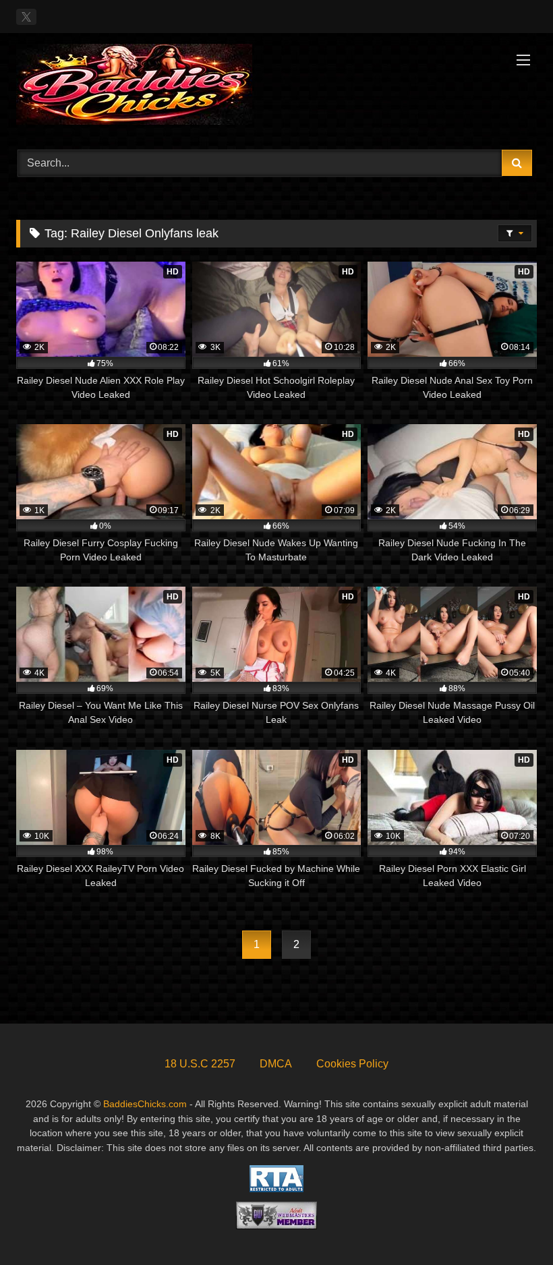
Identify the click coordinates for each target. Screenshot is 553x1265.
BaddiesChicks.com (145, 1103)
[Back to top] (511, 1225)
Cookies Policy (352, 1063)
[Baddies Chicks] (276, 86)
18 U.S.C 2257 (200, 1063)
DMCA (276, 1063)
